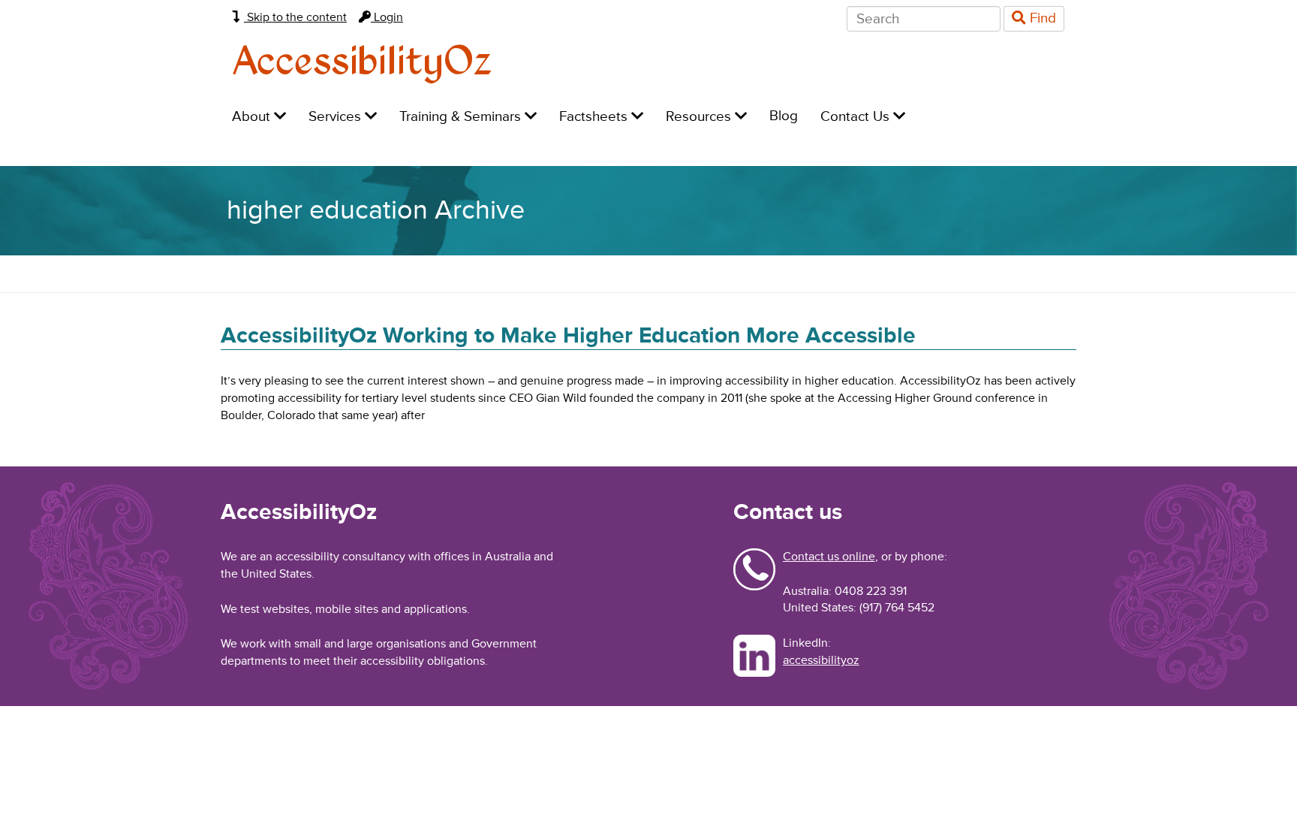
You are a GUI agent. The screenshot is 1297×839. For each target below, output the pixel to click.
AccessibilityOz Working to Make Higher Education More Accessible (568, 335)
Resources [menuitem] (700, 116)
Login (387, 17)
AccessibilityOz (362, 62)
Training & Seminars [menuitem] (462, 116)
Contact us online (829, 556)
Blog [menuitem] (783, 116)
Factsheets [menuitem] (595, 116)
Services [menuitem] (336, 116)
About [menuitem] (253, 116)
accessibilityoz (821, 660)
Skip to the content (295, 17)
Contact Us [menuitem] (856, 116)
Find (1041, 18)
